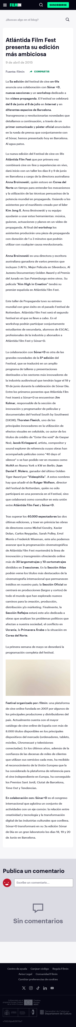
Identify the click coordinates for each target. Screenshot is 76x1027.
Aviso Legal (25, 973)
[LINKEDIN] (45, 988)
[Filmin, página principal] (15, 5)
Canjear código (40, 968)
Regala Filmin (60, 968)
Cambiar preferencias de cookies (38, 979)
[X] (24, 988)
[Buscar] (41, 5)
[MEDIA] (21, 1002)
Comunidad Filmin (47, 973)
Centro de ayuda (17, 968)
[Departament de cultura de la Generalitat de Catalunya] (56, 1012)
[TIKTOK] (38, 988)
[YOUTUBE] (52, 988)
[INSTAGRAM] (31, 988)
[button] (5, 5)
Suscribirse (58, 4)
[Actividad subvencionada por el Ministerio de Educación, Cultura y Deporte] (20, 1012)
